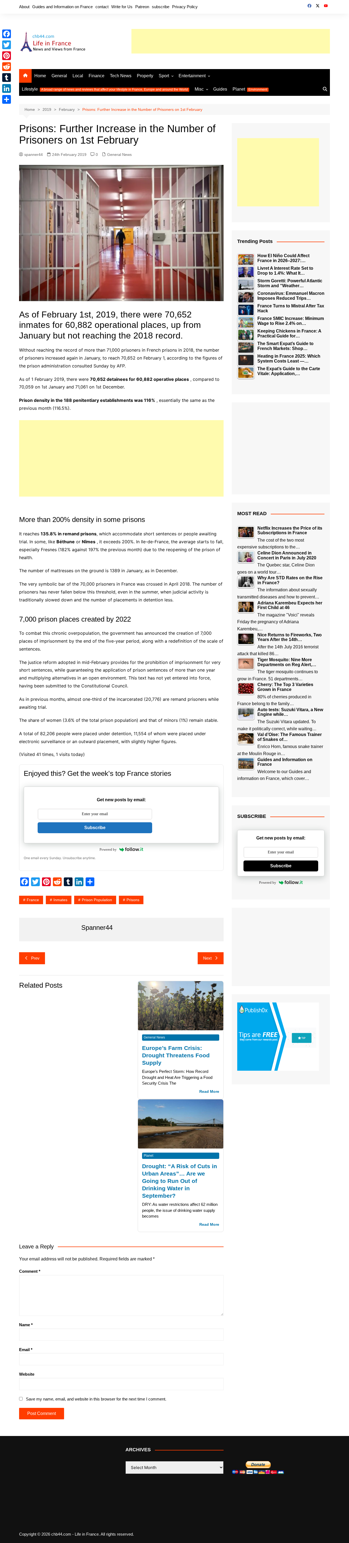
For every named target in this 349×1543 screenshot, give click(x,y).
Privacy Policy (185, 6)
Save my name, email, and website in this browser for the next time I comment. (96, 1399)
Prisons (133, 900)
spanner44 (33, 154)
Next (207, 958)
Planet (250, 89)
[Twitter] (6, 44)
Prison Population (97, 900)
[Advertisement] (230, 41)
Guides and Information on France (62, 6)
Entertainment (192, 75)
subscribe (160, 6)
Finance (96, 75)
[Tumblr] (6, 77)
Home (40, 75)
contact (102, 6)
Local (78, 75)
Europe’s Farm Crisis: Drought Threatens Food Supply (176, 1055)
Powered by (108, 849)
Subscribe (95, 827)
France (33, 900)
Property (145, 75)
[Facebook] (6, 33)
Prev (35, 958)
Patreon (142, 6)
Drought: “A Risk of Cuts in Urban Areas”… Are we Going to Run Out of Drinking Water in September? (179, 1181)
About (24, 6)
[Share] (6, 99)
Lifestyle (105, 89)
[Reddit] (6, 66)
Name (26, 1324)
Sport (164, 75)
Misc (199, 89)
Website (26, 1374)
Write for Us (122, 6)
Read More (209, 1092)
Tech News (120, 75)
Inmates (60, 900)
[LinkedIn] (6, 88)
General (59, 75)
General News (119, 154)
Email (25, 1349)
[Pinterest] (6, 55)
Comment (29, 1271)
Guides (220, 89)
